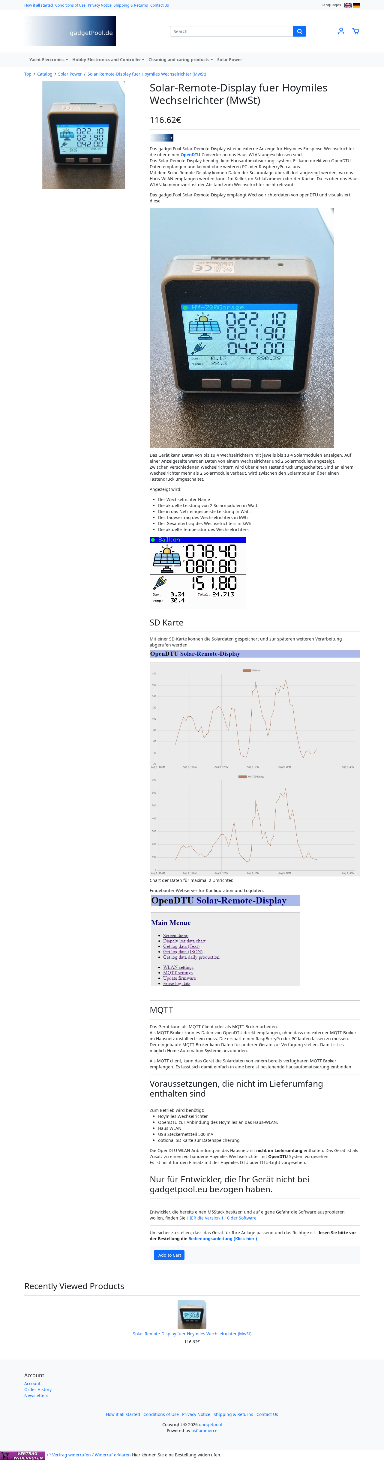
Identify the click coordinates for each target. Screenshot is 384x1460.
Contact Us (159, 5)
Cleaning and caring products (178, 59)
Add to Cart (169, 1255)
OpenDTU (190, 154)
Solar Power (229, 59)
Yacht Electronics (46, 59)
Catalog (44, 74)
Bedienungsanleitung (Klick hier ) (222, 1238)
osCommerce (204, 1430)
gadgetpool (210, 1424)
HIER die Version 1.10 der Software (221, 1218)
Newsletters (36, 1395)
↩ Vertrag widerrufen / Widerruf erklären (88, 1455)
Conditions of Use (70, 5)
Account (32, 1383)
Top (28, 74)
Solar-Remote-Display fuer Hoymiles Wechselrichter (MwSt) (147, 74)
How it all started (38, 5)
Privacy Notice (100, 5)
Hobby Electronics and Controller (106, 59)
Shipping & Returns (131, 5)
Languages (331, 4)
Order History (38, 1389)
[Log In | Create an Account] (341, 31)
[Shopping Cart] (356, 31)
